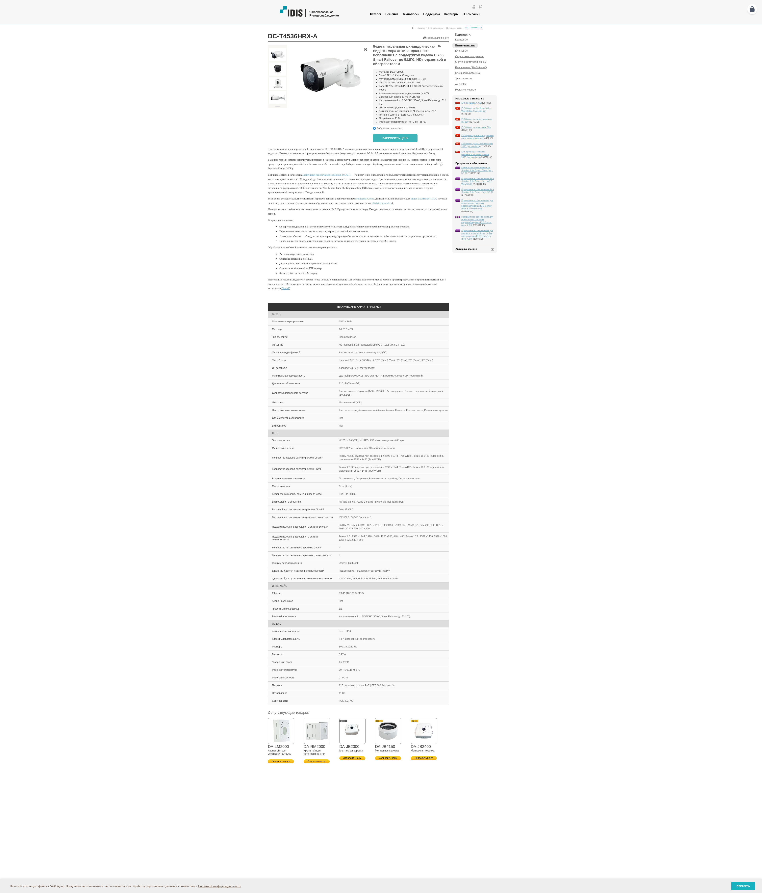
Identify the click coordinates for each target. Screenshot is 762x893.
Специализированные (468, 73)
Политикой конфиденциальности (219, 886)
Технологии (410, 14)
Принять (743, 886)
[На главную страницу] (319, 16)
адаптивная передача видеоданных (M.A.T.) (326, 174)
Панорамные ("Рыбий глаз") (471, 67)
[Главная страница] (413, 28)
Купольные (461, 50)
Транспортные (463, 78)
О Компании (471, 14)
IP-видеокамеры (435, 28)
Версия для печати (438, 38)
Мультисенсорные (465, 89)
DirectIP (285, 288)
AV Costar (460, 84)
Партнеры (451, 14)
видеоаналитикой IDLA (424, 198)
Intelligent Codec (364, 198)
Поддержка (431, 14)
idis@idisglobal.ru (382, 202)
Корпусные (461, 39)
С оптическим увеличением (470, 62)
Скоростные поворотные (469, 56)
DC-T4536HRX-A (473, 28)
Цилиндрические (454, 28)
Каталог (375, 14)
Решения (391, 14)
